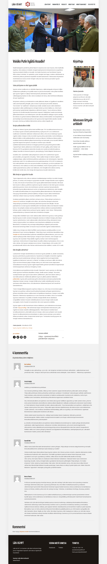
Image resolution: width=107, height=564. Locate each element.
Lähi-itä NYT (17, 4)
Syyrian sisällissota (22, 328)
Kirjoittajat (71, 4)
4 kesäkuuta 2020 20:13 (29, 383)
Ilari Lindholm (27, 364)
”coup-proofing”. (22, 307)
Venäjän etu (16, 234)
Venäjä (30, 328)
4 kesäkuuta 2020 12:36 (29, 366)
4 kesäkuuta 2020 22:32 (29, 443)
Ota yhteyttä (91, 4)
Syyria (14, 328)
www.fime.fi (16, 560)
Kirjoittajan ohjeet (81, 4)
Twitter (60, 547)
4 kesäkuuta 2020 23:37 (29, 479)
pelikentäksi (16, 279)
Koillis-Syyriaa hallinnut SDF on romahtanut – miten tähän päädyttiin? (81, 149)
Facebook (52, 547)
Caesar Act (16, 201)
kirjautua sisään (24, 531)
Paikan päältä (56, 4)
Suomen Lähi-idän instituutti (30, 4)
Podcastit (64, 4)
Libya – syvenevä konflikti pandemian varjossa (48, 337)
